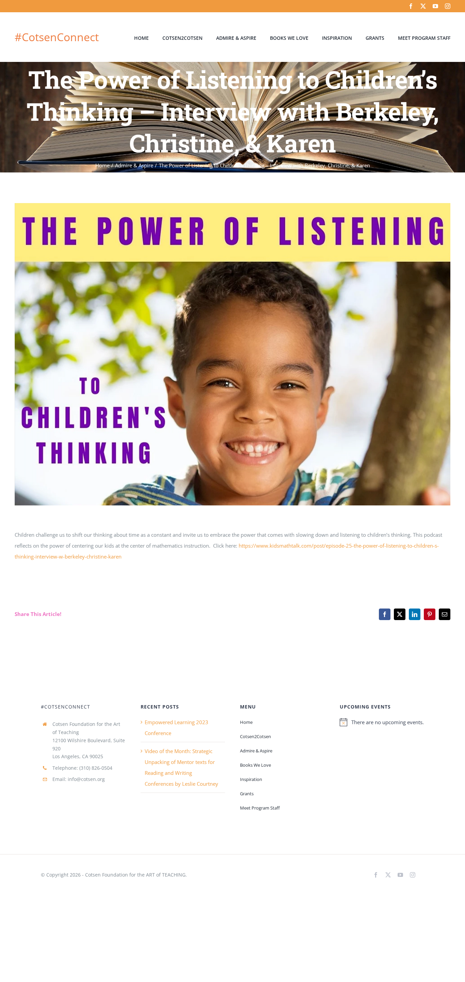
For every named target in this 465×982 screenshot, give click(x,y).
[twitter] (423, 6)
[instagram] (447, 6)
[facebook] (411, 6)
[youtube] (435, 6)
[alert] (382, 722)
